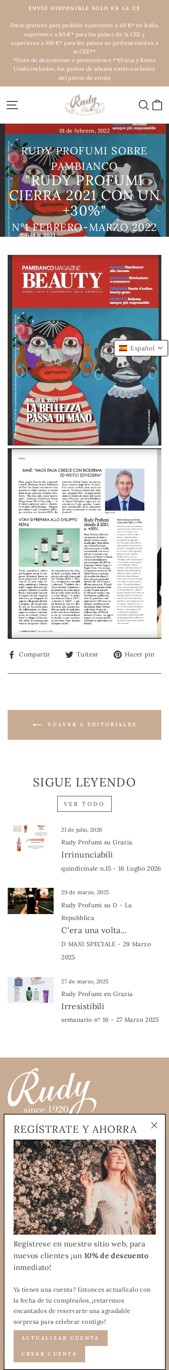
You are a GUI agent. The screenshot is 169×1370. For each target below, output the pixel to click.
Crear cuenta (50, 1354)
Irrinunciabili (111, 855)
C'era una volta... (106, 931)
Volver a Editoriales (91, 724)
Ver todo (84, 803)
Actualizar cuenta (61, 1338)
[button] (141, 348)
